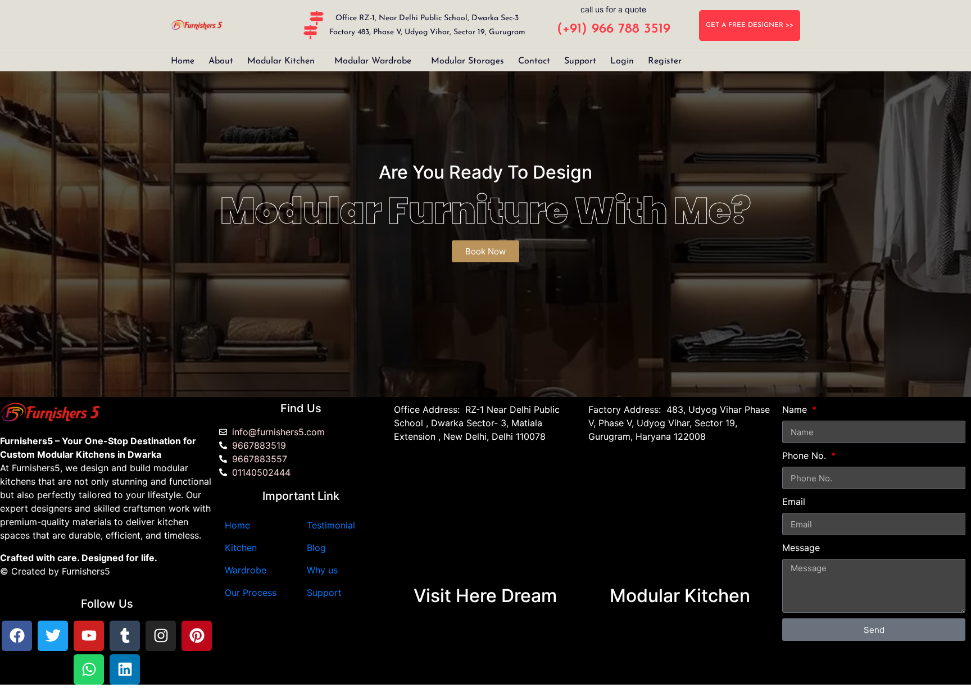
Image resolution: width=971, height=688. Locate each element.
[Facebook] (17, 636)
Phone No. (805, 455)
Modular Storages (467, 61)
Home (182, 61)
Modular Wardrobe (372, 61)
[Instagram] (161, 636)
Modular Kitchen (281, 61)
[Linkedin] (125, 669)
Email (793, 501)
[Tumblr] (125, 636)
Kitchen (241, 547)
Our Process (250, 592)
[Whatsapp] (89, 669)
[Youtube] (89, 636)
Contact (534, 61)
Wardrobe (245, 570)
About (220, 61)
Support (580, 61)
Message (801, 547)
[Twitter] (53, 636)
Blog (316, 547)
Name (796, 409)
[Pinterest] (197, 636)
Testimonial (331, 525)
